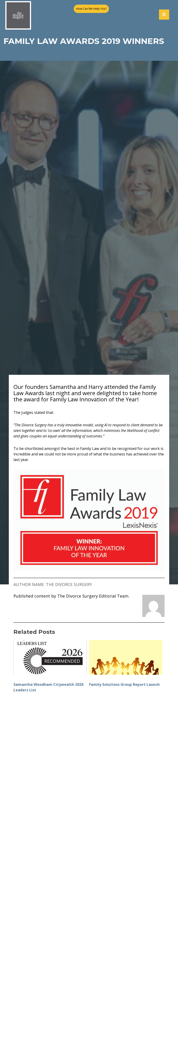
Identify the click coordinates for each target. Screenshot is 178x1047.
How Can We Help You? (91, 9)
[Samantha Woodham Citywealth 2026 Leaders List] (50, 657)
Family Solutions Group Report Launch (124, 684)
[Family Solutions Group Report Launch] (125, 657)
